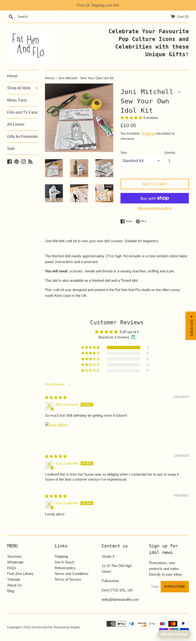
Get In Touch (64, 562)
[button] (131, 118)
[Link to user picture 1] (56, 433)
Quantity (169, 152)
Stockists (14, 556)
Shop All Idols (22, 88)
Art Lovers (15, 124)
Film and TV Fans (22, 112)
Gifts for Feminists (22, 137)
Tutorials (13, 579)
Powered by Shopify (67, 627)
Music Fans (17, 100)
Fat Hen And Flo (42, 627)
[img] (56, 397)
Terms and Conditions (71, 574)
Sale (11, 148)
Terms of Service (67, 579)
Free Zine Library (20, 574)
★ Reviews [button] (192, 326)
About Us (14, 585)
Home (12, 76)
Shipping (147, 133)
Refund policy (65, 568)
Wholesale (15, 562)
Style (123, 152)
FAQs (11, 568)
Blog (10, 591)
